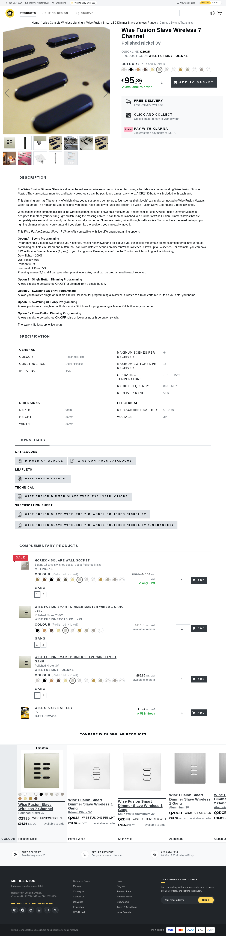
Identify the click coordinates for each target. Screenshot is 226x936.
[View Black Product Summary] (41, 794)
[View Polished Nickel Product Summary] (20, 794)
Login (119, 881)
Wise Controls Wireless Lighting (63, 22)
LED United (79, 912)
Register (121, 886)
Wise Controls (124, 912)
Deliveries (78, 902)
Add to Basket (196, 82)
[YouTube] (47, 910)
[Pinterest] (31, 910)
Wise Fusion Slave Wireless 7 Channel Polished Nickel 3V (85, 514)
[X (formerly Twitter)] (55, 910)
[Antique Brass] (37, 581)
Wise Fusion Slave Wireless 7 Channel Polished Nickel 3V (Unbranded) (99, 525)
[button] (77, 13)
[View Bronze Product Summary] (35, 799)
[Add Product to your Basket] (25, 786)
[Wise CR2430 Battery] (25, 713)
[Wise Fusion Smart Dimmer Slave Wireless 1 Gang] (25, 679)
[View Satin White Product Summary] (35, 794)
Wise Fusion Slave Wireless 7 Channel (35, 808)
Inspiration (78, 907)
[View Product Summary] (58, 786)
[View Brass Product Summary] (20, 799)
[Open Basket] (219, 13)
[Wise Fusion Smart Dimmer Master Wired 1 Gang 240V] (25, 629)
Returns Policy (124, 896)
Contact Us (79, 896)
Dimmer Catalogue (43, 460)
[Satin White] (194, 71)
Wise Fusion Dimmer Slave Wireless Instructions (76, 496)
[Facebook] (22, 910)
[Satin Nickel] (187, 71)
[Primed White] (173, 71)
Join (204, 900)
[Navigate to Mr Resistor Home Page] (9, 13)
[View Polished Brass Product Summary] (25, 799)
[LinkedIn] (39, 910)
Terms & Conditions (127, 907)
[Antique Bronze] (44, 581)
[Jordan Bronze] (65, 581)
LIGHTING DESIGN (55, 13)
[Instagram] (14, 910)
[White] (208, 71)
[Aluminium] (123, 71)
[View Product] (42, 771)
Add (201, 580)
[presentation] (7, 93)
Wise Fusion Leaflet (46, 478)
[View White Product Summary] (25, 794)
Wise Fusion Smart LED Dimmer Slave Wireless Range (121, 22)
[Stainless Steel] (201, 71)
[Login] (212, 13)
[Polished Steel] (166, 71)
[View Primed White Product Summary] (30, 794)
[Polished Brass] (152, 71)
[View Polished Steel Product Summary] (57, 794)
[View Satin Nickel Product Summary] (51, 794)
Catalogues (79, 891)
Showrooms (123, 902)
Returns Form (124, 891)
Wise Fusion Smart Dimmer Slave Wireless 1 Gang (90, 806)
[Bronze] (145, 71)
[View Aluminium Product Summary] (46, 794)
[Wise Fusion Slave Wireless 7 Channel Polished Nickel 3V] (56, 80)
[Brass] (138, 71)
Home (35, 22)
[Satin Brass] (180, 71)
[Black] (131, 71)
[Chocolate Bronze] (58, 581)
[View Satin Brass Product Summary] (30, 799)
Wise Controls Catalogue (104, 460)
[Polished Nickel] (159, 71)
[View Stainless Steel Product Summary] (62, 794)
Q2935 (145, 51)
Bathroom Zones (81, 881)
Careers (77, 886)
